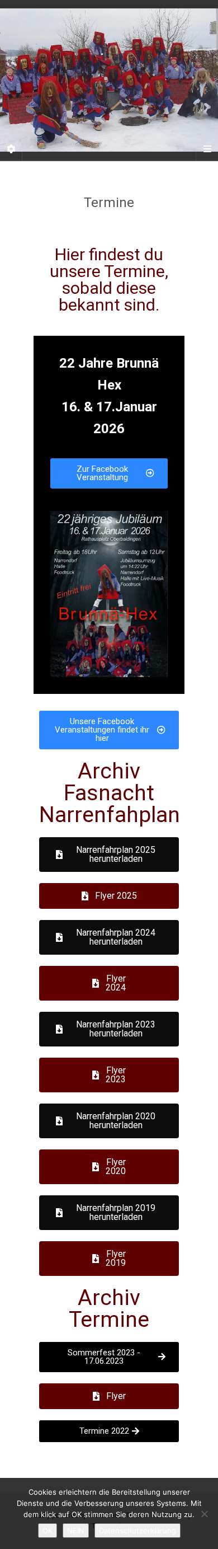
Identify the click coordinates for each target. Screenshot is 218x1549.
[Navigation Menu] (207, 149)
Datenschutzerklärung (137, 1530)
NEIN (75, 1530)
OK (47, 1530)
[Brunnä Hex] (109, 80)
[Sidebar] (11, 149)
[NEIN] (204, 1513)
